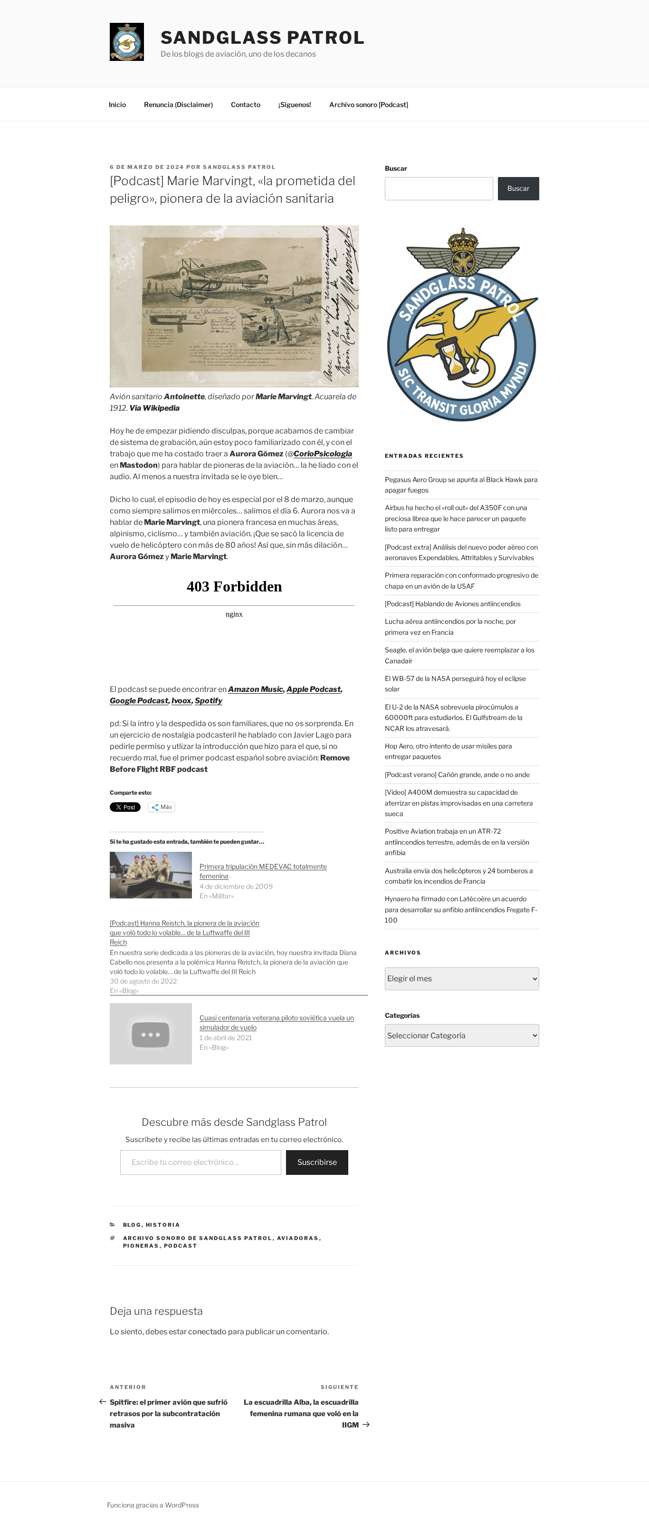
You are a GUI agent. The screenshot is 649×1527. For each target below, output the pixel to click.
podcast (181, 1245)
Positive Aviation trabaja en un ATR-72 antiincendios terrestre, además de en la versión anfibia (457, 842)
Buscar (396, 168)
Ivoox (181, 700)
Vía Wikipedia (154, 408)
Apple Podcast (313, 689)
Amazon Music (255, 689)
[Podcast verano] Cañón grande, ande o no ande (457, 774)
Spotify (208, 700)
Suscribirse (317, 1162)
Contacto (245, 104)
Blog (132, 1225)
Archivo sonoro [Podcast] (368, 104)
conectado (207, 1331)
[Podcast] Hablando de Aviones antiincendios (453, 604)
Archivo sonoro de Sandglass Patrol (198, 1238)
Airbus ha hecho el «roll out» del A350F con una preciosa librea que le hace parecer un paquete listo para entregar (456, 518)
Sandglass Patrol (263, 37)
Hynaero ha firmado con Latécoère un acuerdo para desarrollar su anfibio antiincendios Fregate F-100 (461, 909)
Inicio (117, 104)
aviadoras (298, 1238)
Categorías (402, 1015)
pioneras (141, 1245)
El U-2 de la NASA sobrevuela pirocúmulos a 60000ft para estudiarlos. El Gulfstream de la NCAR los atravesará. (454, 717)
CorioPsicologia (323, 453)
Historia (163, 1225)
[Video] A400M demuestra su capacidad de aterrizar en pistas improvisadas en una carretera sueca (459, 803)
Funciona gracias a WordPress (153, 1505)
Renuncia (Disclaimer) (178, 104)
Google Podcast (139, 700)
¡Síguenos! (294, 104)
